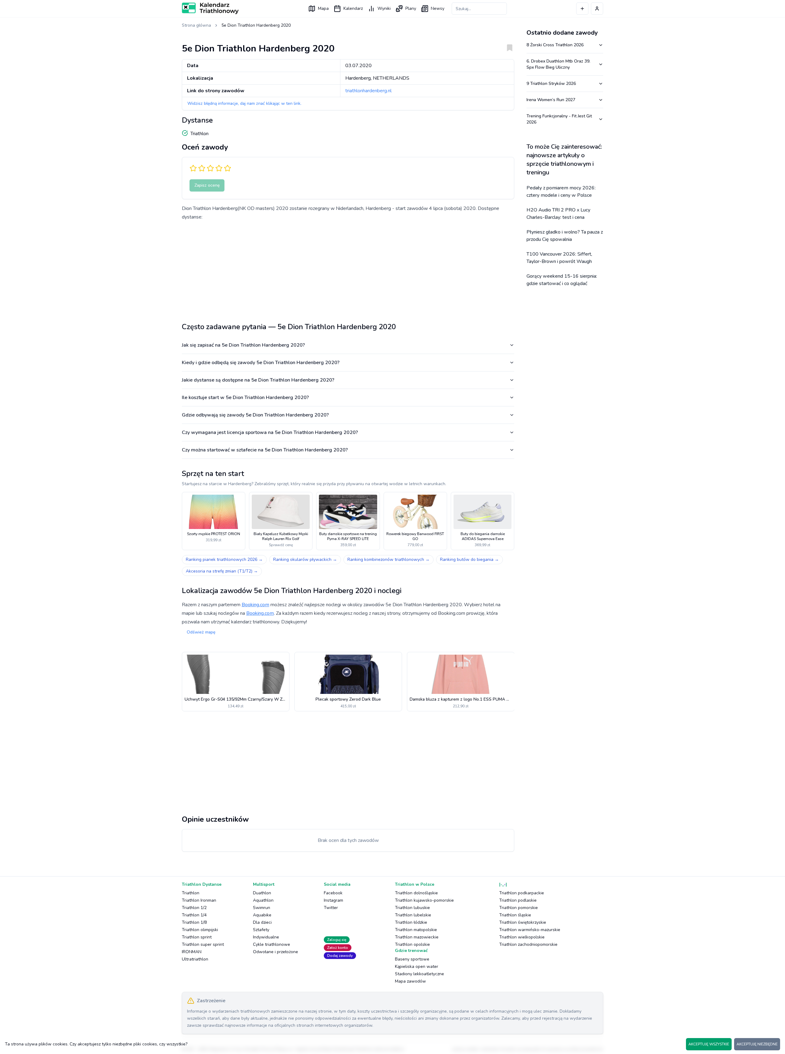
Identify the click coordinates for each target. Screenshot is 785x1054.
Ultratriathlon (195, 959)
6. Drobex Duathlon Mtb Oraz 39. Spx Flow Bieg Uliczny (558, 64)
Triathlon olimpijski (200, 930)
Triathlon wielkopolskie (522, 937)
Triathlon (190, 893)
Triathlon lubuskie (412, 908)
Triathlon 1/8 (194, 922)
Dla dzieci (262, 922)
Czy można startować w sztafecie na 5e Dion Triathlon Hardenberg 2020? (265, 450)
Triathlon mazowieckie (416, 937)
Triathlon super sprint (203, 944)
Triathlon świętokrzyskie (522, 922)
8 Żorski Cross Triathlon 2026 (555, 45)
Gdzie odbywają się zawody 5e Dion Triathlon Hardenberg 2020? (255, 415)
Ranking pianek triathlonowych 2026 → (224, 559)
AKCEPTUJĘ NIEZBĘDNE (757, 1044)
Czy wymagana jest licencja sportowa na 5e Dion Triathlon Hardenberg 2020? (270, 432)
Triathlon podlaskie (518, 900)
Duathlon (262, 893)
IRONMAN (191, 952)
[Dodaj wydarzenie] (582, 8)
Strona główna (196, 25)
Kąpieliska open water (416, 966)
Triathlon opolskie (412, 944)
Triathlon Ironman (199, 900)
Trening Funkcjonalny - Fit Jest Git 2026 (559, 119)
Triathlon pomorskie (518, 908)
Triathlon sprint (197, 937)
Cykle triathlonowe (271, 944)
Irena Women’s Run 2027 (551, 100)
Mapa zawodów (410, 981)
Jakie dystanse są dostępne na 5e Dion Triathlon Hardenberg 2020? (258, 380)
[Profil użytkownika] (597, 8)
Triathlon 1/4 (194, 915)
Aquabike (262, 915)
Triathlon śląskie (515, 915)
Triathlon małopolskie (416, 930)
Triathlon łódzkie (411, 922)
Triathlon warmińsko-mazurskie (529, 930)
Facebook (333, 893)
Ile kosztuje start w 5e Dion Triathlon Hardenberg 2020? (245, 397)
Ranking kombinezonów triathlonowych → (388, 559)
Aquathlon (263, 900)
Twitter (331, 908)
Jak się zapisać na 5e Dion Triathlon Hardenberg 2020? (243, 345)
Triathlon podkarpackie (521, 893)
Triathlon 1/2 (194, 908)
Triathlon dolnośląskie (416, 893)
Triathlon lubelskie (413, 915)
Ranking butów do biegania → (469, 559)
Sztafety (261, 930)
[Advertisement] (348, 269)
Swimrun (261, 908)
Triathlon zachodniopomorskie (528, 944)
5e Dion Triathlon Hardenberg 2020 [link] (256, 25)
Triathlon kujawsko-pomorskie (424, 900)
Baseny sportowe (412, 959)
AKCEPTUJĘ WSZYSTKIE (708, 1044)
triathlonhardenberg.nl (368, 90)
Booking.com (255, 604)
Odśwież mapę (201, 632)
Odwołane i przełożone (275, 952)
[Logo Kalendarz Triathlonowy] (210, 8)
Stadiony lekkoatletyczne (419, 974)
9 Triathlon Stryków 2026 (551, 83)
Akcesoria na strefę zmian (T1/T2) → (222, 571)
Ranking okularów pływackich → (305, 559)
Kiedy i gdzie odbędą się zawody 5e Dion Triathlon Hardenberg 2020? (260, 362)
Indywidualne (266, 937)
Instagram (333, 900)
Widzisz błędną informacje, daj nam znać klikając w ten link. (244, 103)
